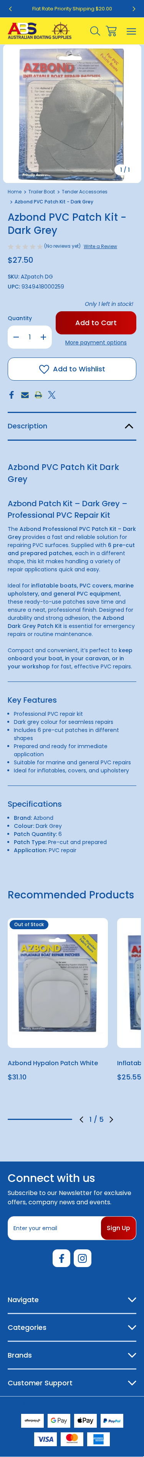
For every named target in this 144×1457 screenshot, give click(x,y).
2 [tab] (27, 1119)
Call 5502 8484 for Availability (57, 1037)
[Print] (38, 395)
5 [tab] (65, 1119)
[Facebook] (11, 395)
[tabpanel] (58, 1002)
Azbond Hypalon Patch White (53, 1063)
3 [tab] (39, 1119)
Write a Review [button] (100, 246)
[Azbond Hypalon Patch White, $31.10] (58, 983)
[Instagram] (82, 1258)
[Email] (25, 395)
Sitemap (112, 1405)
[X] (52, 395)
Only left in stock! (109, 304)
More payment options (96, 342)
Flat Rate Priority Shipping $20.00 (72, 8)
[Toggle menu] (131, 31)
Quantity (20, 318)
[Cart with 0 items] (111, 31)
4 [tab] (53, 1119)
